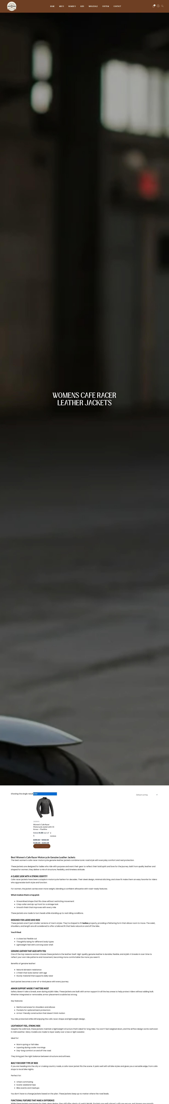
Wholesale (93, 6)
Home (52, 6)
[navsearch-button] (162, 6)
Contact (117, 6)
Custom (105, 6)
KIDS (82, 6)
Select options (42, 846)
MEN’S (61, 6)
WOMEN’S (72, 6)
